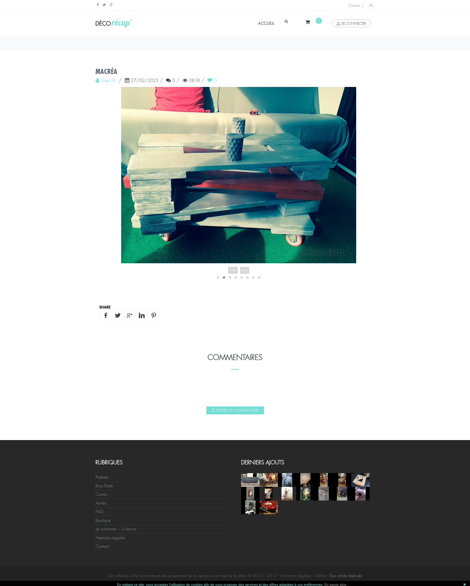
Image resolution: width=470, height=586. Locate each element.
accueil (266, 23)
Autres (100, 503)
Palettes (101, 477)
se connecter (353, 23)
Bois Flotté (104, 486)
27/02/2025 (144, 80)
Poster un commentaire (237, 410)
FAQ (99, 511)
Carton (101, 494)
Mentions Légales (110, 537)
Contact (354, 5)
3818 (194, 80)
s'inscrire (129, 529)
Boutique (103, 520)
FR (371, 6)
